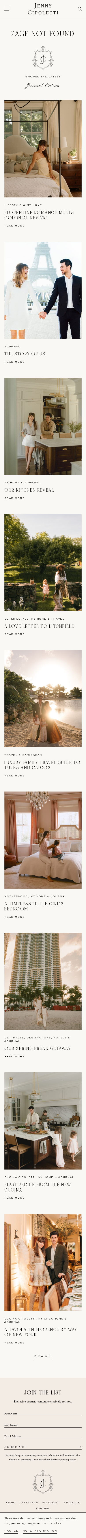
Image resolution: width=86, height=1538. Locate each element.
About (11, 1503)
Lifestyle (13, 205)
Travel (57, 619)
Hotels (60, 1038)
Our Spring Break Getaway (37, 1048)
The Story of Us (25, 354)
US (6, 619)
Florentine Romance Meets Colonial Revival (39, 215)
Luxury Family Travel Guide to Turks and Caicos (42, 765)
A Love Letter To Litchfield (39, 626)
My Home (34, 205)
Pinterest (50, 1503)
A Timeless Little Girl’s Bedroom (34, 906)
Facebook (72, 1503)
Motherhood (16, 897)
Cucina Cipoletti (20, 1177)
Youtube (43, 1509)
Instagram (29, 1503)
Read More (14, 226)
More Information (40, 1531)
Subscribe (15, 1447)
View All (43, 1356)
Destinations (39, 1038)
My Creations (50, 1319)
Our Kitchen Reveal (29, 490)
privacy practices (68, 1459)
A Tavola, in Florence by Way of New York (40, 1332)
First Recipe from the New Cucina (37, 1187)
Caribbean (32, 755)
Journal (12, 347)
